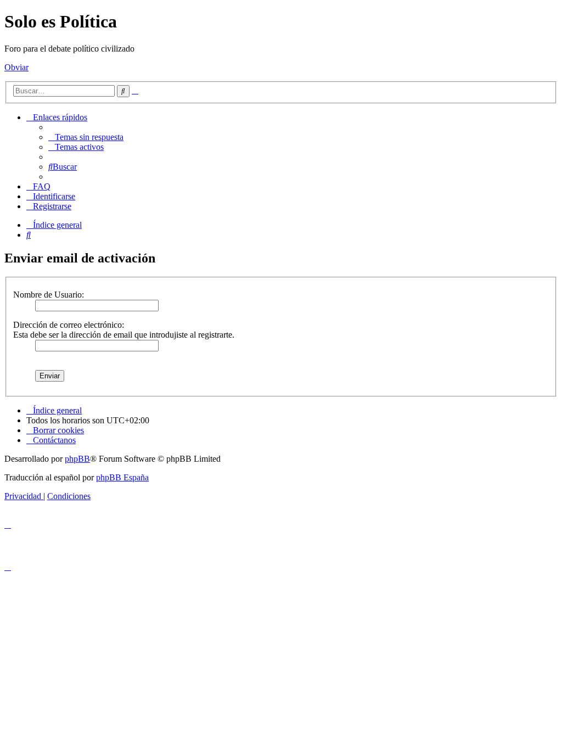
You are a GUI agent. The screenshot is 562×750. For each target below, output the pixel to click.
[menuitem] (85, 137)
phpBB (77, 458)
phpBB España (122, 477)
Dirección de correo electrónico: (68, 324)
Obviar (16, 67)
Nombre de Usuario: (48, 294)
